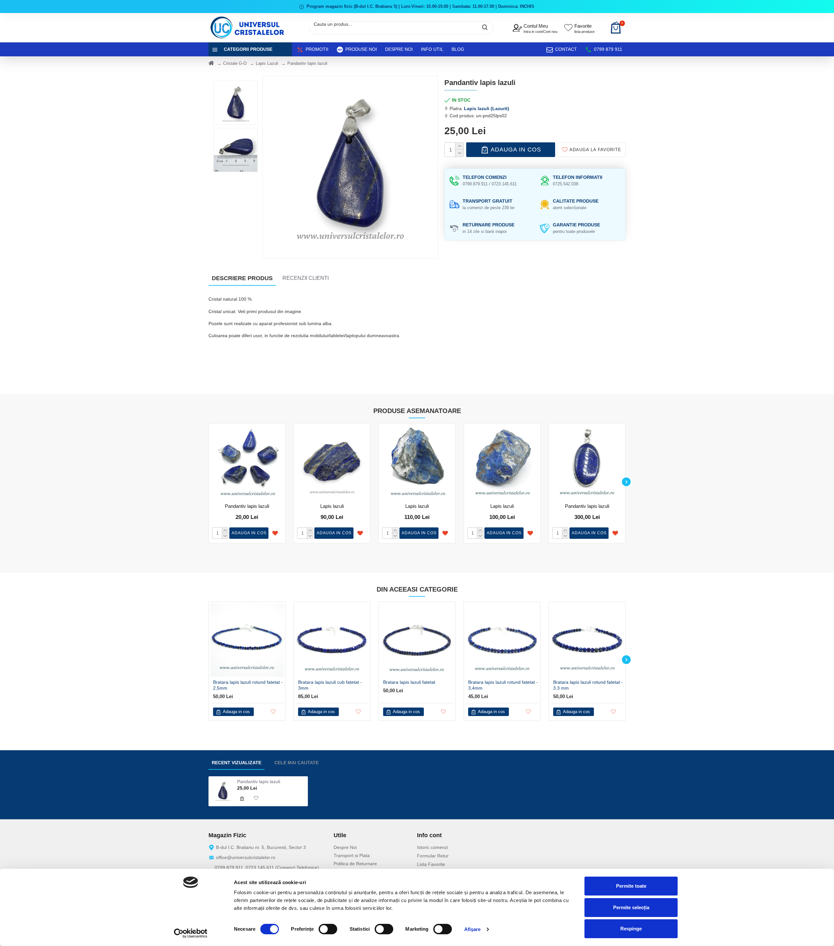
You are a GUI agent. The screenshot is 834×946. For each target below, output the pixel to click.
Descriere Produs (242, 278)
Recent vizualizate (236, 762)
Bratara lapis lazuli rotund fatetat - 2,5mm (248, 685)
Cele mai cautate (296, 762)
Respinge (631, 928)
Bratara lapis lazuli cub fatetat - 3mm (330, 685)
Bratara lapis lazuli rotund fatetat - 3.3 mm (588, 685)
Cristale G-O (235, 63)
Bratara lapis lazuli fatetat (409, 682)
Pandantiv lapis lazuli (247, 506)
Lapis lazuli (332, 506)
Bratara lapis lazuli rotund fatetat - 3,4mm (503, 685)
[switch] (328, 929)
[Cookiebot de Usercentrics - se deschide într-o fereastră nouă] (190, 933)
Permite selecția (631, 907)
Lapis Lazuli (267, 63)
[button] (207, 481)
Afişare (472, 929)
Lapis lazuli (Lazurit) (486, 108)
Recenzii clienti (305, 278)
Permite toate (631, 886)
